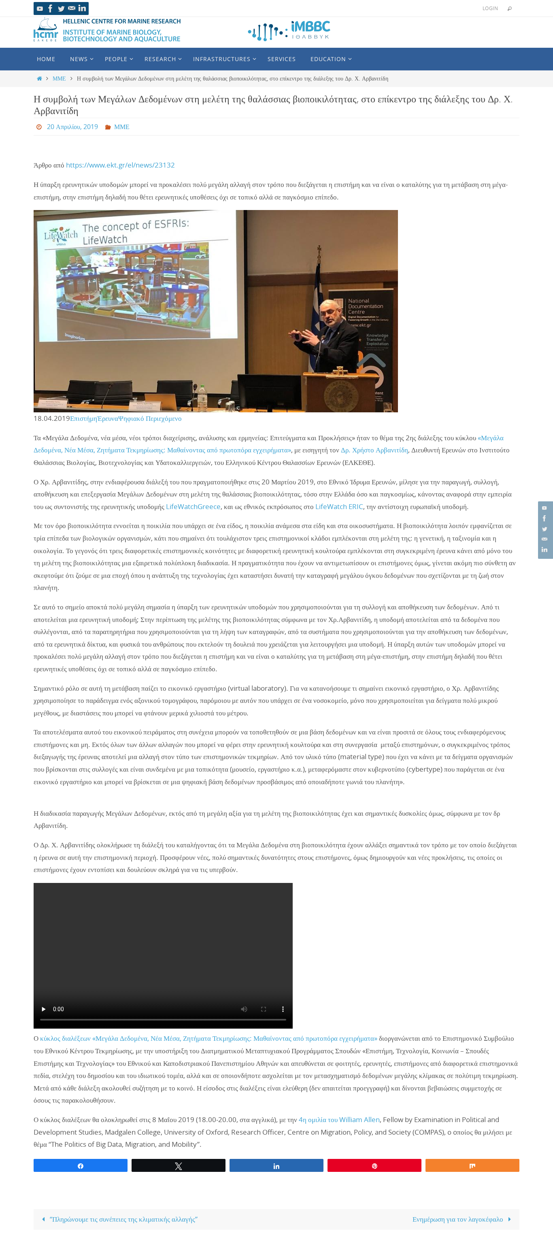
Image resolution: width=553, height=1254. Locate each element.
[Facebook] (50, 8)
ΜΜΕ (59, 78)
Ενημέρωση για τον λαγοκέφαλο (459, 1219)
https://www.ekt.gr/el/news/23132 (120, 165)
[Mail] (71, 8)
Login (490, 8)
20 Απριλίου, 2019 (72, 126)
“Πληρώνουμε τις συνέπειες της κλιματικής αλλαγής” (123, 1219)
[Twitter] (61, 8)
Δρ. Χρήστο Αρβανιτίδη (374, 449)
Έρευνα (107, 418)
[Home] (39, 78)
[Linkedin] (82, 8)
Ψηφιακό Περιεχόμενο (150, 418)
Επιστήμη (83, 418)
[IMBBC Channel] (40, 8)
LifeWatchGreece (193, 506)
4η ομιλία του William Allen (339, 1119)
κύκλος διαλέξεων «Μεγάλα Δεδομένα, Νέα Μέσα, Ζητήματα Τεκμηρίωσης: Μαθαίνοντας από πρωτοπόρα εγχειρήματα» (208, 1038)
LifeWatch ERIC (339, 506)
